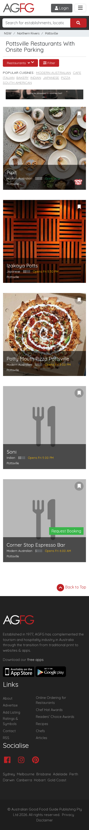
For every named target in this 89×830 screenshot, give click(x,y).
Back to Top (75, 587)
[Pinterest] (36, 760)
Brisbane (43, 774)
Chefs (40, 731)
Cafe (77, 73)
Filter (51, 63)
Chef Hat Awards (49, 710)
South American (17, 83)
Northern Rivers (28, 33)
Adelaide (60, 774)
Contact (9, 731)
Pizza (65, 78)
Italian (8, 78)
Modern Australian (53, 73)
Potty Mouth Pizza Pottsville (38, 358)
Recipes (42, 724)
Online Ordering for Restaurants (51, 700)
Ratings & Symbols (10, 721)
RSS (6, 738)
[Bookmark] (79, 113)
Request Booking (66, 531)
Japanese (51, 78)
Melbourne (25, 774)
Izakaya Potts (22, 265)
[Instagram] (22, 760)
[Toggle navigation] (80, 8)
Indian (35, 78)
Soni (12, 452)
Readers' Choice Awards (55, 717)
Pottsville (51, 33)
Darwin (8, 780)
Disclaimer (44, 820)
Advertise (10, 705)
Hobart (40, 780)
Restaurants (17, 63)
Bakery (22, 78)
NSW (7, 33)
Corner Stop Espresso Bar (36, 545)
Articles (41, 738)
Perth (73, 774)
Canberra (24, 780)
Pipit (12, 172)
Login (63, 8)
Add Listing (11, 712)
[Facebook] (8, 760)
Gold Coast (56, 780)
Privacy (68, 815)
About (7, 698)
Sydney (9, 774)
